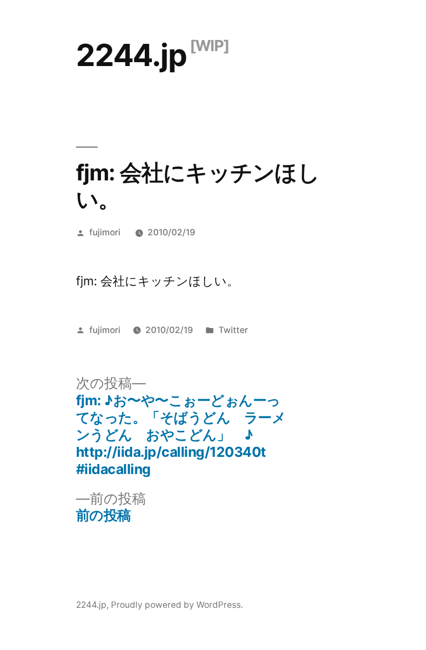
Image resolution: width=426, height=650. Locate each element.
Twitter (233, 330)
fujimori (104, 232)
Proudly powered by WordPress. (177, 604)
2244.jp (131, 55)
